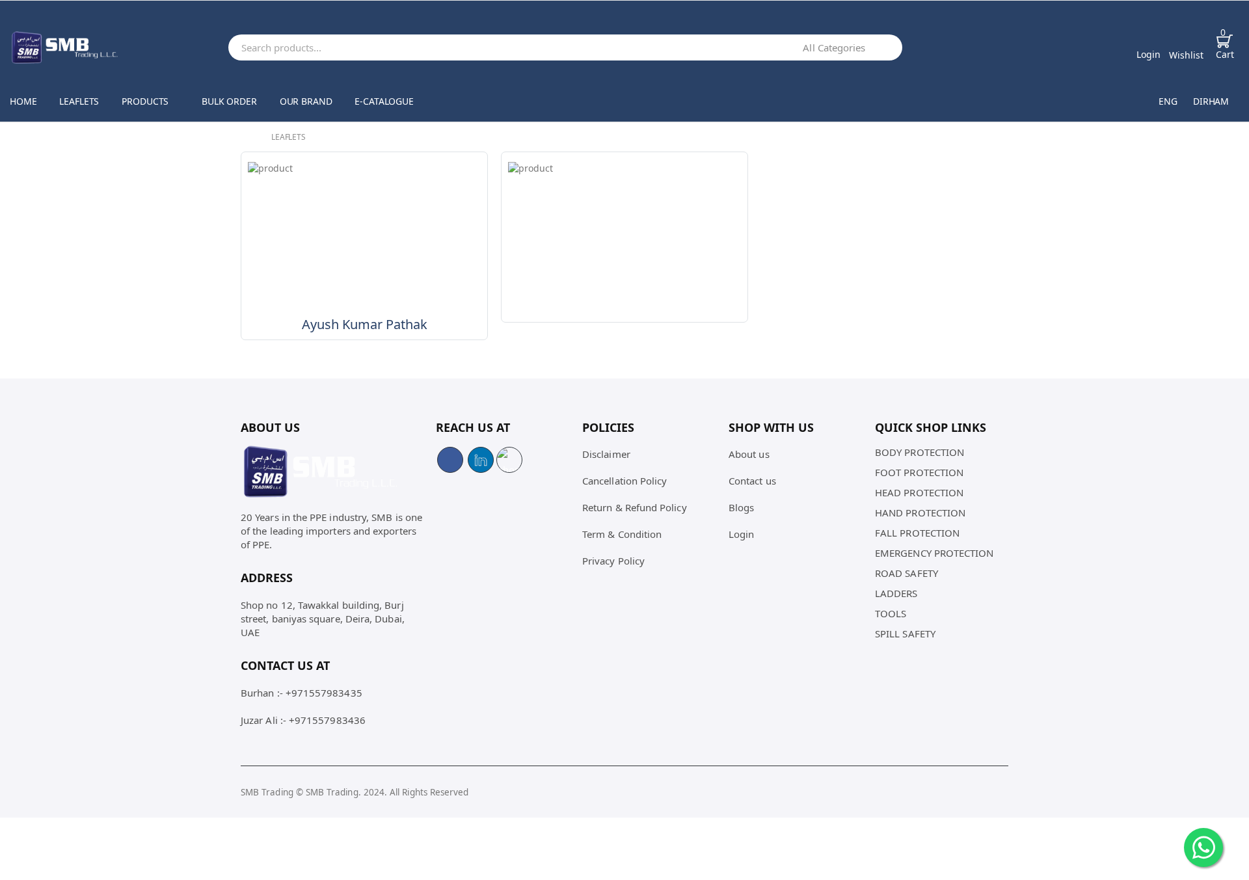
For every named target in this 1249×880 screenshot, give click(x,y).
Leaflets (79, 101)
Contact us (752, 480)
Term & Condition (622, 533)
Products (145, 101)
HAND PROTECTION (920, 512)
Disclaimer (606, 453)
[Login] (1148, 40)
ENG (1168, 101)
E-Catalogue (384, 101)
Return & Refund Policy (634, 507)
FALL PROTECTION (917, 532)
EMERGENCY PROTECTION (934, 552)
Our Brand (306, 101)
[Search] (889, 47)
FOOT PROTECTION (919, 472)
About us (749, 453)
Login (741, 533)
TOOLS (890, 613)
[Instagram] (509, 460)
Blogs (741, 507)
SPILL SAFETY (905, 633)
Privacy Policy (613, 560)
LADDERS (896, 593)
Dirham (1211, 101)
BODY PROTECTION (919, 452)
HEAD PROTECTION (919, 492)
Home (23, 101)
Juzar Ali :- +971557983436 (303, 720)
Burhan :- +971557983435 (301, 692)
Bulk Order (229, 101)
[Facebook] (450, 460)
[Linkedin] (481, 460)
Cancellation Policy (624, 480)
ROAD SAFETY (906, 573)
